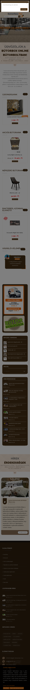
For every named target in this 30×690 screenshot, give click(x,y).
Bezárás (23, 9)
